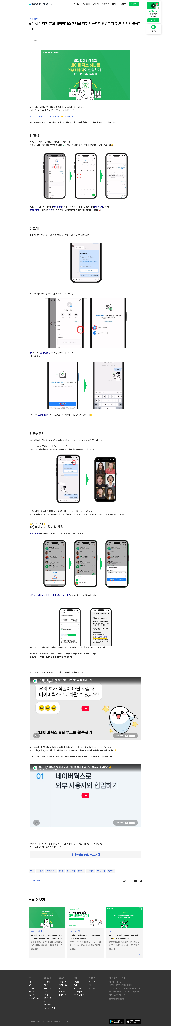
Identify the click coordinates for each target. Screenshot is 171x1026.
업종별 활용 (86, 4)
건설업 (46, 992)
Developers (78, 992)
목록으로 (36, 881)
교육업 (46, 995)
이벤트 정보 (63, 985)
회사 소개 (92, 982)
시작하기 (134, 4)
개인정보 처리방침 (53, 1021)
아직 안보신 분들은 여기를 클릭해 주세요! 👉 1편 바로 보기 (52, 116)
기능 (70, 4)
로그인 (123, 4)
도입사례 (96, 4)
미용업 (46, 985)
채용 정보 (92, 988)
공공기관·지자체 (49, 1008)
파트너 (113, 4)
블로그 (61, 988)
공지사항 (62, 992)
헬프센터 (77, 988)
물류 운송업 (48, 988)
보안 (30, 985)
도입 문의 (77, 982)
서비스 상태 (78, 995)
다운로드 (31, 995)
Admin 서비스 (33, 998)
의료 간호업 (48, 998)
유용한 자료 (105, 4)
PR (90, 985)
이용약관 (67, 1021)
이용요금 (77, 4)
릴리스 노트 (63, 995)
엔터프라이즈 (48, 1005)
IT (44, 1001)
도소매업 (47, 982)
